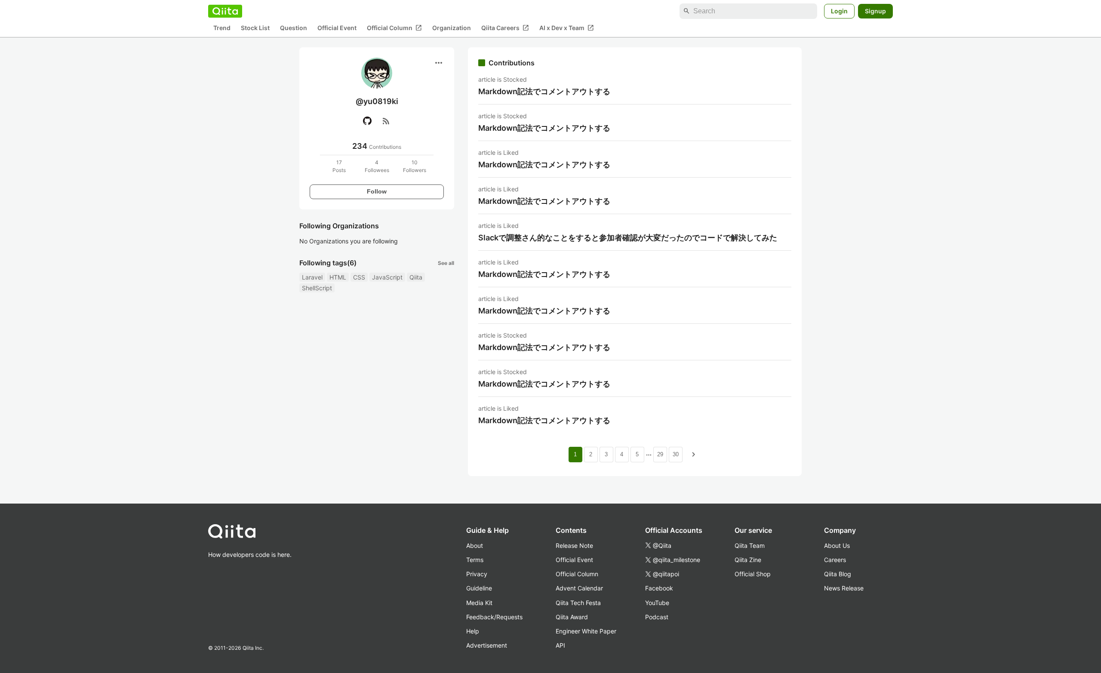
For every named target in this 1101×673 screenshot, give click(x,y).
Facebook (659, 588)
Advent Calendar (579, 588)
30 (676, 454)
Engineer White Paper (586, 631)
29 (660, 454)
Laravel (312, 277)
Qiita (415, 277)
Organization (451, 28)
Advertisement (486, 645)
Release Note (574, 545)
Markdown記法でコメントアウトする (544, 91)
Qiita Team (750, 545)
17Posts (339, 166)
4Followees (377, 166)
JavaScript (387, 277)
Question (293, 28)
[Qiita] (225, 11)
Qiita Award (572, 617)
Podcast (656, 617)
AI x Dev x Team (566, 28)
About (474, 545)
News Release (844, 588)
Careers (835, 559)
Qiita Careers (505, 28)
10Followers (414, 166)
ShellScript (317, 288)
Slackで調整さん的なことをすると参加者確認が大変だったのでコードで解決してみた (627, 237)
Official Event (337, 28)
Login (839, 11)
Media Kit (479, 602)
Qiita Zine (748, 559)
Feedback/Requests (494, 617)
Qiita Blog (837, 574)
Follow (377, 191)
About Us (837, 545)
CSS (359, 277)
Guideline (479, 588)
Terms (474, 559)
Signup (875, 11)
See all (446, 263)
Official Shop (753, 574)
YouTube (657, 602)
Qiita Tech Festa (578, 602)
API (560, 645)
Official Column (394, 28)
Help (472, 631)
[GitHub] (367, 120)
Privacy (476, 574)
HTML (337, 277)
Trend (222, 28)
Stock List (255, 28)
